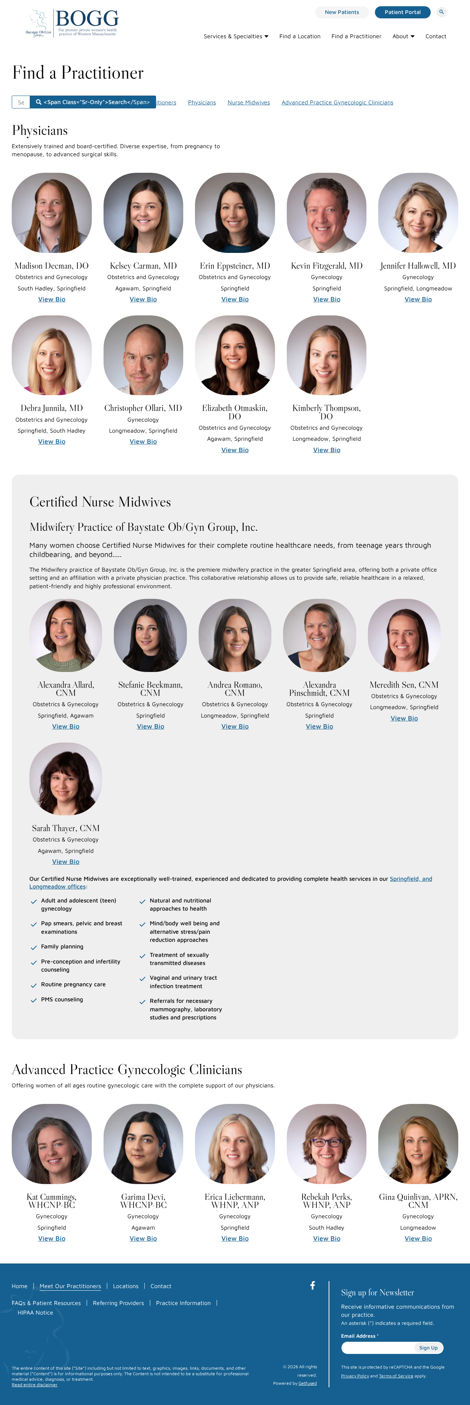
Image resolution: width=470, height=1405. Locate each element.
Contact (436, 36)
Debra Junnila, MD (52, 408)
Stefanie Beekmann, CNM (150, 688)
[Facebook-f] (312, 1285)
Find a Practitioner (357, 36)
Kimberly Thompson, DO (326, 412)
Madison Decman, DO (51, 265)
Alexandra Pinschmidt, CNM (319, 688)
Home (20, 1286)
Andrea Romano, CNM (235, 688)
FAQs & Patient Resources (46, 1302)
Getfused (308, 1383)
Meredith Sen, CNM (404, 684)
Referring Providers (118, 1302)
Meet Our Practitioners (70, 1286)
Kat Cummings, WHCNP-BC (51, 1200)
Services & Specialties (233, 36)
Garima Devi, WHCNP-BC (143, 1200)
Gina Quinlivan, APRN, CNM (418, 1200)
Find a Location (300, 36)
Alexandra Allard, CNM (65, 688)
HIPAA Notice (35, 1312)
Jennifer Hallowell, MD (418, 265)
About (400, 36)
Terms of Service (396, 1376)
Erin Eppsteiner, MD (235, 265)
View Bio (51, 299)
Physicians (202, 102)
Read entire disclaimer (35, 1384)
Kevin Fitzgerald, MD (327, 265)
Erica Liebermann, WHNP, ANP (235, 1200)
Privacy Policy (355, 1376)
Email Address (360, 1335)
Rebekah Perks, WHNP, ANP (326, 1200)
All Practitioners (155, 102)
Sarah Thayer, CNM (66, 828)
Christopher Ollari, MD (143, 408)
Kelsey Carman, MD (143, 265)
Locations (125, 1286)
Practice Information (183, 1302)
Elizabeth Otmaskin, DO (235, 412)
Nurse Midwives (249, 102)
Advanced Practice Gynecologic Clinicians (337, 102)
